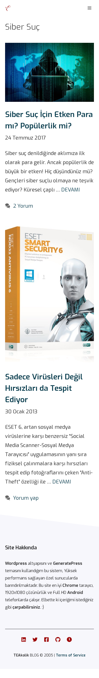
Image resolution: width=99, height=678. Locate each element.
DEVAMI (70, 189)
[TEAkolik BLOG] (8, 8)
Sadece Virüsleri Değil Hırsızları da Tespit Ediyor (44, 388)
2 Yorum (23, 206)
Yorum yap (26, 498)
